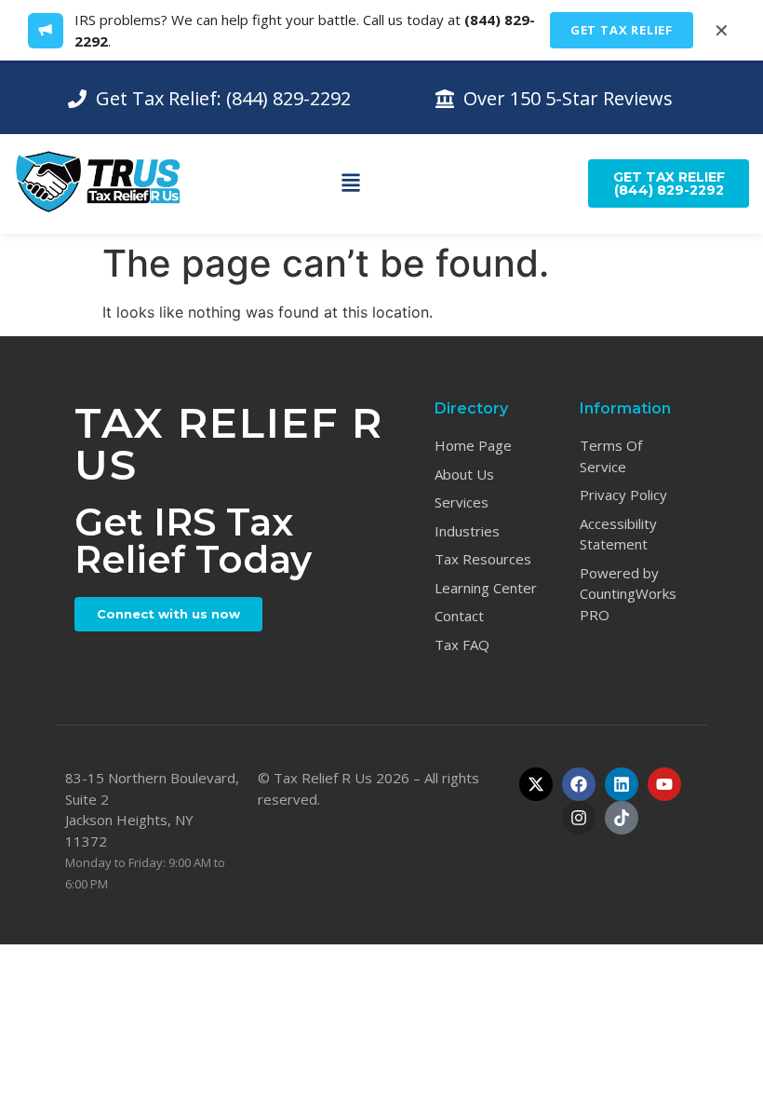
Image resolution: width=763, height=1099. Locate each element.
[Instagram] (579, 817)
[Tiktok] (621, 817)
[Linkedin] (621, 784)
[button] (351, 183)
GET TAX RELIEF (621, 29)
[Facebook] (579, 784)
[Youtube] (664, 784)
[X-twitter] (536, 784)
